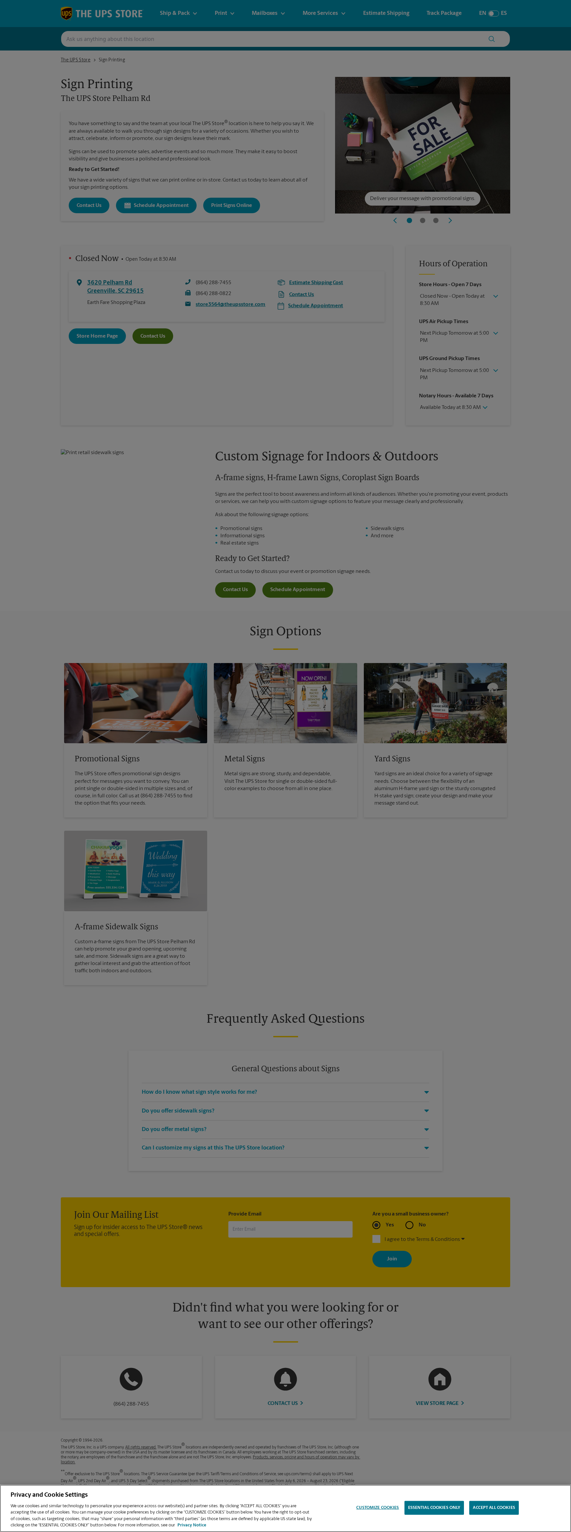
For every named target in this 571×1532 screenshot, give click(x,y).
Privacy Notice (191, 1525)
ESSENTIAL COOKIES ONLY (434, 1508)
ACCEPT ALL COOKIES (494, 1508)
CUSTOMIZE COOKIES (377, 1508)
